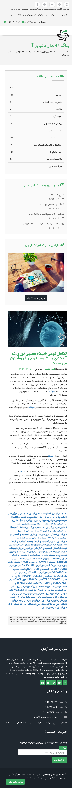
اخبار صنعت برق (36, 137)
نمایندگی (36, 116)
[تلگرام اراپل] (59, 682)
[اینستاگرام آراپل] (66, 4)
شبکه (52, 391)
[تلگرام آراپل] (59, 4)
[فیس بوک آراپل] (37, 4)
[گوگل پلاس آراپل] (44, 4)
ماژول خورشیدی (27, 534)
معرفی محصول (36, 166)
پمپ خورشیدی (16, 544)
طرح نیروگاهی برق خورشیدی (26, 603)
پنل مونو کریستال (28, 593)
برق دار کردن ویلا (48, 530)
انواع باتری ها (57, 194)
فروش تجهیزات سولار (25, 551)
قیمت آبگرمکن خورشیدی (55, 548)
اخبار (36, 87)
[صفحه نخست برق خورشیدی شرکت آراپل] (63, 30)
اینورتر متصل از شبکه (44, 554)
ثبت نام (58, 759)
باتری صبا (55, 586)
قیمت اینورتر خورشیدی (27, 541)
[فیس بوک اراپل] (42, 682)
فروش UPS (53, 537)
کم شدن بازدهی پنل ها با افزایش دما (46, 213)
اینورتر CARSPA (58, 558)
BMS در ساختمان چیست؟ (51, 204)
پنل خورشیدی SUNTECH (40, 568)
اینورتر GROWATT (45, 561)
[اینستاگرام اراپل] (65, 682)
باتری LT (15, 575)
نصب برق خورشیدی (35, 527)
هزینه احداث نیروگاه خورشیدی (35, 586)
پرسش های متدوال (36, 123)
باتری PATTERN (47, 582)
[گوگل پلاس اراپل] (48, 682)
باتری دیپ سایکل (32, 596)
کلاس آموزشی (36, 130)
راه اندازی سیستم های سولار (30, 523)
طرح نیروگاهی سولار (50, 603)
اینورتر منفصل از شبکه (22, 554)
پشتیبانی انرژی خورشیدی (36, 520)
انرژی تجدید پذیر (35, 516)
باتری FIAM (21, 579)
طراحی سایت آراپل (36, 298)
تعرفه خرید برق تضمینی (48, 593)
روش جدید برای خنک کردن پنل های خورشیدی (42, 223)
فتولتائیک (21, 527)
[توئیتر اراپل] (53, 682)
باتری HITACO (35, 579)
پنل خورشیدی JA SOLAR (35, 565)
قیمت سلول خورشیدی (36, 537)
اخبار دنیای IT (36, 151)
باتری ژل (20, 596)
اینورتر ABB (14, 561)
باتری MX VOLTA (29, 582)
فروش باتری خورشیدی (46, 534)
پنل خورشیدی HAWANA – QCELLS (38, 575)
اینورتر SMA (25, 558)
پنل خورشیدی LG (58, 565)
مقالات (36, 109)
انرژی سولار (49, 516)
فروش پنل (35, 530)
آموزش (36, 94)
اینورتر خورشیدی (47, 541)
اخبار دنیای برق (59, 513)
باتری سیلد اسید (50, 596)
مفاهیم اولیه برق (36, 158)
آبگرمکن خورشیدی (33, 548)
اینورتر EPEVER (41, 558)
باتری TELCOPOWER (55, 579)
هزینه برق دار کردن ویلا (45, 589)
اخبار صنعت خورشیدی (40, 513)
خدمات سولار (51, 523)
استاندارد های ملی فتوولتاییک (36, 144)
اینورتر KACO (28, 561)
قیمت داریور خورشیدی (35, 544)
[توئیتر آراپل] (52, 4)
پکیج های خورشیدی (36, 101)
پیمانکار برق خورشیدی (46, 551)
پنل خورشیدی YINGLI (40, 572)
